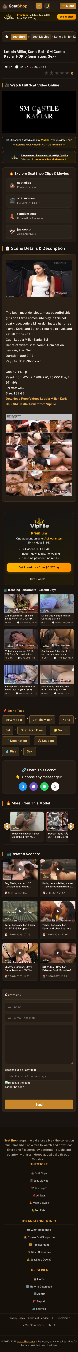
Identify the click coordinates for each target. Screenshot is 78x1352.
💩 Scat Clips (39, 1173)
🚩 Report (39, 1301)
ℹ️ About (39, 1293)
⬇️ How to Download (39, 1286)
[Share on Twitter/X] (55, 786)
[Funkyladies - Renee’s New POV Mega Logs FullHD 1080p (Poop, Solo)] (57, 674)
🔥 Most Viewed (39, 1202)
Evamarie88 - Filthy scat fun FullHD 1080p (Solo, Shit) (20, 688)
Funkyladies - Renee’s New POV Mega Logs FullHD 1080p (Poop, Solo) (55, 688)
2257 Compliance (34, 1325)
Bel (7, 730)
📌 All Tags (39, 1195)
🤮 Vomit (60, 730)
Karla (66, 720)
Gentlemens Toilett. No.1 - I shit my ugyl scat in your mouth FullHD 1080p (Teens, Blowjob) (56, 653)
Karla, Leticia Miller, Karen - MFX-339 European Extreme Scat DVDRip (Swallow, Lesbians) (20, 926)
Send (39, 1104)
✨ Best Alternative (39, 1252)
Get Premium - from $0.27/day (39, 567)
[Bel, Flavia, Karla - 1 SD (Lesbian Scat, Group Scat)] (20, 869)
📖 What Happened (39, 1229)
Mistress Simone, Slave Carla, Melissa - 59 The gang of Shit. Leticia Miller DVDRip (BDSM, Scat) (20, 968)
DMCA (51, 1325)
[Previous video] (7, 826)
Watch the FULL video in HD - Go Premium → (39, 144)
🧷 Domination (16, 741)
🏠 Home (39, 1279)
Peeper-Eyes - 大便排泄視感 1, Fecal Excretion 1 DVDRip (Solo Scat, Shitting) (62, 838)
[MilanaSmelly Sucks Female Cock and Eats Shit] (57, 603)
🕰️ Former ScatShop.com (39, 1237)
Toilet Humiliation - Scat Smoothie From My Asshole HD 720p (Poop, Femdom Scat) (25, 838)
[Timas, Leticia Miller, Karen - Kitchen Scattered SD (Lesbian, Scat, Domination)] (58, 911)
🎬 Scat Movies (39, 1180)
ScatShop (19, 36)
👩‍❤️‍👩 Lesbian (46, 741)
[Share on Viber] (33, 786)
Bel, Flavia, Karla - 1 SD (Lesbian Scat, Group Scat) (18, 885)
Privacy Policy (16, 1318)
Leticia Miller (42, 720)
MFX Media (13, 720)
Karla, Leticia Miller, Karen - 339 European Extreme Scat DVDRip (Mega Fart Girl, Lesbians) (57, 885)
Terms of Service (38, 1318)
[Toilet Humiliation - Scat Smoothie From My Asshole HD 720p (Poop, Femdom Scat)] (27, 821)
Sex (29, 751)
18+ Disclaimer (61, 1318)
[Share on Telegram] (23, 786)
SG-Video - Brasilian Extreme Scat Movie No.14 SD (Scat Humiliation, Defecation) (57, 968)
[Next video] (71, 826)
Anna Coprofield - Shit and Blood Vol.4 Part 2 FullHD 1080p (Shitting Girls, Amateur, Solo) (19, 617)
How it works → (39, 578)
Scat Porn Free (32, 730)
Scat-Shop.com (26, 1341)
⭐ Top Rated (39, 1210)
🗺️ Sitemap (39, 1308)
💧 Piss (10, 751)
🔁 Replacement (39, 1244)
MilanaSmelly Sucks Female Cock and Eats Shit (55, 617)
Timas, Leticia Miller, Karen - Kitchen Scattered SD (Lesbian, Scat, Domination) (57, 926)
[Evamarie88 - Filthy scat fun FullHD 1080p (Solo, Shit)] (21, 674)
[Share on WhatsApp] (44, 786)
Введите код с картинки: (21, 1069)
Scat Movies (40, 36)
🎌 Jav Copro (39, 1188)
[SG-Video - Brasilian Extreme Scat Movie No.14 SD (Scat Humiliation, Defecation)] (58, 953)
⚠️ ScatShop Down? (39, 1259)
